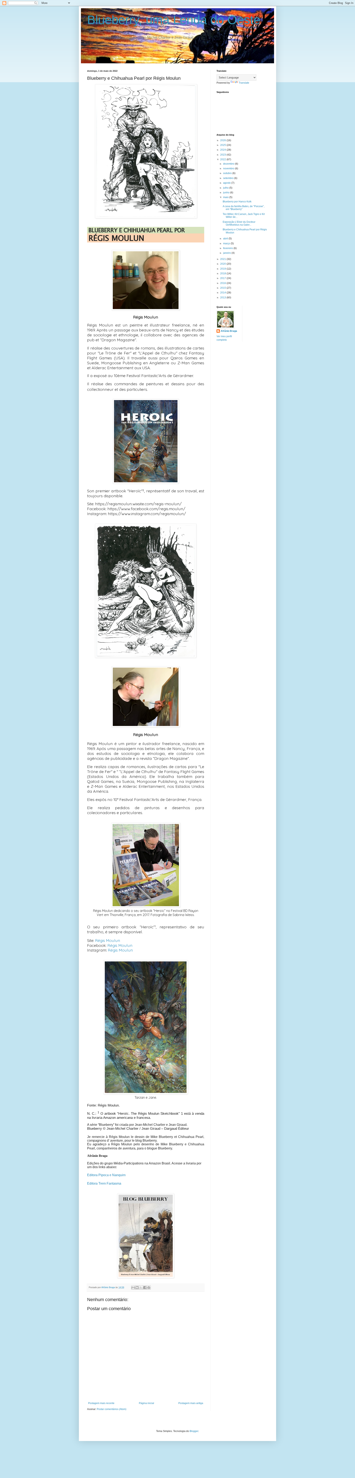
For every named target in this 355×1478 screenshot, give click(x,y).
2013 (223, 297)
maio (226, 197)
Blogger (194, 1431)
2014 (223, 292)
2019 (223, 268)
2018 (223, 273)
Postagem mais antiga (190, 1403)
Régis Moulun (107, 940)
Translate (244, 82)
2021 (223, 259)
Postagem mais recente (101, 1403)
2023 (223, 154)
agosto (227, 182)
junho (226, 192)
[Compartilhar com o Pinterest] (149, 1287)
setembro (228, 178)
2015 (223, 287)
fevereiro (228, 248)
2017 (223, 278)
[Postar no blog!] (137, 1287)
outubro (227, 173)
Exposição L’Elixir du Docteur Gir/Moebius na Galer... (239, 223)
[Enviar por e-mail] (133, 1287)
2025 (223, 145)
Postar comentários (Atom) (111, 1409)
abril (226, 238)
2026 (223, 140)
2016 (223, 283)
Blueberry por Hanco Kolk (237, 201)
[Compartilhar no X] (141, 1287)
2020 (223, 263)
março (227, 243)
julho (226, 187)
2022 (223, 159)
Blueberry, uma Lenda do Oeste (173, 20)
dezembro (229, 163)
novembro (229, 168)
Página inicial (146, 1403)
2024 (223, 149)
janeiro (227, 253)
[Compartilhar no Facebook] (145, 1287)
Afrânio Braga (229, 331)
